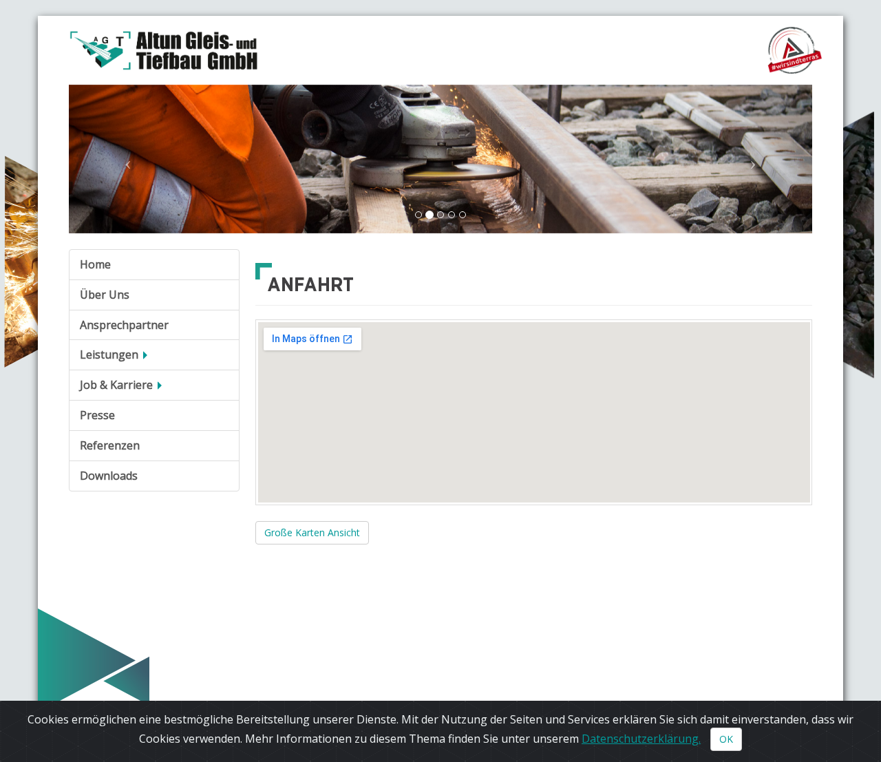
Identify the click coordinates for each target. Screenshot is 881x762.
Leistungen (110, 354)
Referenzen (110, 445)
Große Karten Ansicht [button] (312, 532)
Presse (97, 415)
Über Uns (104, 294)
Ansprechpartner (124, 324)
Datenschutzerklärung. (641, 738)
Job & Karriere (118, 384)
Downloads (109, 475)
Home (95, 264)
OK (726, 738)
